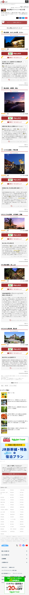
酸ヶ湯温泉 (3, 526)
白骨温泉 (2, 504)
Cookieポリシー (5, 576)
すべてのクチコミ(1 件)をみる (23, 261)
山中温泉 (21, 509)
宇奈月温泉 (12, 512)
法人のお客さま (5, 555)
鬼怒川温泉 (3, 502)
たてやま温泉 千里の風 (11, 150)
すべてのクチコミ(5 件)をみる (23, 146)
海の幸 (6, 385)
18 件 (26, 49)
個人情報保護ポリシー (6, 573)
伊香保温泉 (3, 499)
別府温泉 (2, 524)
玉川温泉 (12, 526)
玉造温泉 (2, 521)
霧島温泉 (21, 524)
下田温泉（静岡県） (4, 509)
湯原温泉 (21, 521)
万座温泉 (12, 499)
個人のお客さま (5, 551)
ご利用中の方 (5, 562)
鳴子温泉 (21, 492)
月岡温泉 (12, 504)
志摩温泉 (21, 529)
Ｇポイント (20, 536)
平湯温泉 (2, 514)
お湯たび (16, 538)
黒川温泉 (12, 524)
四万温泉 (21, 499)
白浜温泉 (12, 516)
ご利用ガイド (14, 536)
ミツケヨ (25, 539)
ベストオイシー (7, 539)
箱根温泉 (2, 529)
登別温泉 (12, 490)
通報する (26, 83)
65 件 (26, 113)
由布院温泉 (12, 531)
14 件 (26, 344)
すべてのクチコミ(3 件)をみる (23, 211)
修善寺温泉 (22, 507)
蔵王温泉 (2, 497)
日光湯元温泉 (22, 526)
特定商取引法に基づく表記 (16, 576)
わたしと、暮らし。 (22, 538)
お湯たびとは (8, 536)
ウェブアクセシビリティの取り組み (9, 570)
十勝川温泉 (22, 490)
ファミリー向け (13, 385)
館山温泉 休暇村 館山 (11, 88)
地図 (10, 50)
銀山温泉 (12, 497)
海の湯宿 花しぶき (10, 264)
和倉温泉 (12, 509)
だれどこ (9, 538)
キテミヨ (2, 539)
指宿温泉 (2, 533)
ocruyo (13, 538)
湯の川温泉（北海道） (4, 493)
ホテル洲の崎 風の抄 (10, 328)
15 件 (26, 280)
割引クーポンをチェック (16, 57)
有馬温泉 (2, 516)
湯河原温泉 (3, 507)
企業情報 (4, 558)
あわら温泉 (3, 512)
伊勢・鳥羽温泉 (13, 529)
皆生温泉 (12, 521)
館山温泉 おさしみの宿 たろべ (13, 32)
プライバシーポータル (17, 573)
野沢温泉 (21, 502)
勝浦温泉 (21, 516)
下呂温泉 (21, 512)
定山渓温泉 (3, 490)
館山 (2, 385)
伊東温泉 (12, 507)
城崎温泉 (21, 514)
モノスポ (12, 539)
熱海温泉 (21, 531)
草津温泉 (21, 497)
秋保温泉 (12, 494)
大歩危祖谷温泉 (4, 531)
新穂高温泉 (12, 514)
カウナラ (21, 539)
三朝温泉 (21, 519)
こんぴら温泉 (12, 519)
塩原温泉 (12, 502)
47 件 (26, 175)
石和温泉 (21, 504)
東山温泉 (21, 494)
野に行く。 (17, 539)
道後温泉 (2, 519)
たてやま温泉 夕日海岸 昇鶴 (13, 214)
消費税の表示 (12, 567)
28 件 (26, 230)
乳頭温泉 (12, 492)
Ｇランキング (4, 538)
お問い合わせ (4, 567)
